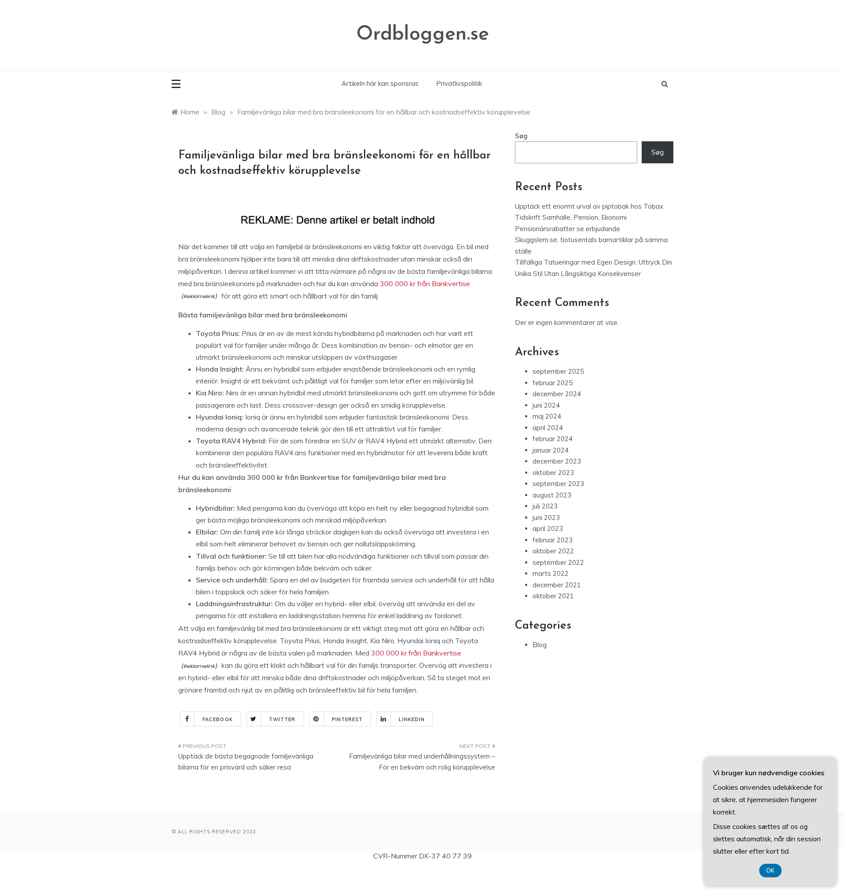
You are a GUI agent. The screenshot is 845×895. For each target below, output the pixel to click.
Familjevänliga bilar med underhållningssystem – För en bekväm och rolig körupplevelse (422, 762)
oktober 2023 (553, 472)
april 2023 (548, 528)
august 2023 (552, 495)
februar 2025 (553, 383)
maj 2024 (547, 416)
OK (770, 870)
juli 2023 (545, 506)
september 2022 (558, 562)
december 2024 (557, 394)
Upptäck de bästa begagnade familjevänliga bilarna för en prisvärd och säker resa (245, 762)
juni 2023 (546, 517)
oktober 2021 (553, 596)
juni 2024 (546, 405)
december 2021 (557, 585)
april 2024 (548, 428)
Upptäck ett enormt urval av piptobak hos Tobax (589, 206)
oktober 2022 (553, 551)
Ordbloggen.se (422, 34)
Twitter (282, 719)
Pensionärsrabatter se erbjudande (567, 229)
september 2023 (558, 483)
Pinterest (347, 719)
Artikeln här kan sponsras (380, 83)
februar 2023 (553, 540)
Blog (540, 645)
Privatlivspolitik (459, 83)
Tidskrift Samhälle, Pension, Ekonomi (571, 217)
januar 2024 (551, 450)
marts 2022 (551, 573)
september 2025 (558, 371)
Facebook (217, 719)
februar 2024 (553, 439)
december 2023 (557, 461)
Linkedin (412, 719)
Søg (521, 136)
